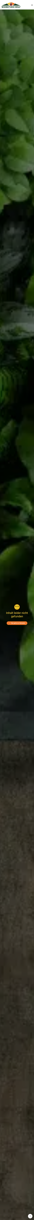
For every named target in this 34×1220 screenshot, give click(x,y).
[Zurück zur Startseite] (11, 5)
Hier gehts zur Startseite (18, 623)
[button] (32, 5)
